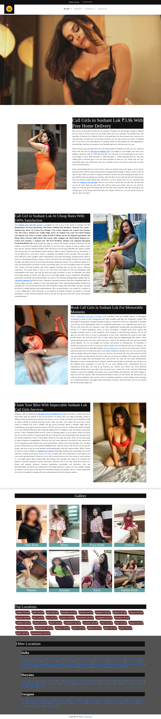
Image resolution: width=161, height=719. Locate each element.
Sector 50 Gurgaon (114, 703)
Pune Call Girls (38, 618)
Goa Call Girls (51, 618)
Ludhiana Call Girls (23, 623)
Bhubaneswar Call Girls (44, 628)
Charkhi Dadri (79, 683)
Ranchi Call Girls (125, 628)
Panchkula (86, 681)
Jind (111, 681)
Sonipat (66, 681)
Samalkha (89, 683)
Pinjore (97, 683)
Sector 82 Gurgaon (36, 706)
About (78, 9)
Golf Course (91, 703)
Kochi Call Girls (106, 623)
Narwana (55, 683)
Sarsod (23, 686)
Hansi (142, 681)
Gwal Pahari (38, 703)
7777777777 (87, 2)
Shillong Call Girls (94, 628)
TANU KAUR (74, 2)
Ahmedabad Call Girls (85, 618)
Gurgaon (33, 681)
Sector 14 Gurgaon (61, 700)
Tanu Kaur (88, 717)
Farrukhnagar (32, 700)
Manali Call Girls (55, 623)
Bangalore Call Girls (103, 612)
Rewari (135, 681)
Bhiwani (94, 681)
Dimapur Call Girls (62, 628)
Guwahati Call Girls (90, 623)
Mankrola (111, 700)
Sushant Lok (74, 700)
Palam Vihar (54, 703)
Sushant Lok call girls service (30, 225)
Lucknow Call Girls (66, 618)
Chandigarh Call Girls (104, 618)
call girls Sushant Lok (111, 348)
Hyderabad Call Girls (69, 612)
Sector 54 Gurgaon (129, 703)
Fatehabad (32, 683)
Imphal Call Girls (110, 628)
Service (102, 9)
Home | (68, 9)
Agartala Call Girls (136, 623)
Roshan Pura (121, 700)
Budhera (83, 700)
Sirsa (116, 681)
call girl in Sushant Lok (24, 280)
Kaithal (122, 681)
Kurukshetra (32, 686)
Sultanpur (91, 700)
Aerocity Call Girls (23, 618)
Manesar (49, 700)
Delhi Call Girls (38, 612)
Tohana (48, 683)
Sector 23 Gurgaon (51, 706)
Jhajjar (40, 686)
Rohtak (46, 681)
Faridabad (25, 681)
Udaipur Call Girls (23, 612)
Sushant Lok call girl (46, 451)
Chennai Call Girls (86, 612)
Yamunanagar (76, 681)
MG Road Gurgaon (79, 703)
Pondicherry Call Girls (24, 628)
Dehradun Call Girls (122, 618)
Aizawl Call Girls (78, 628)
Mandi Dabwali (66, 683)
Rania (142, 683)
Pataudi (41, 700)
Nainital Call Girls (40, 623)
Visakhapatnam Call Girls (40, 633)
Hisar (40, 681)
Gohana (41, 683)
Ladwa (103, 683)
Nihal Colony (102, 700)
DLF (46, 703)
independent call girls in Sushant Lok (91, 316)
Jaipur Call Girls (52, 612)
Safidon (111, 683)
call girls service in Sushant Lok (49, 414)
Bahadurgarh (104, 681)
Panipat (53, 681)
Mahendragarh (127, 683)
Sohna (23, 700)
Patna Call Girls (121, 623)
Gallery (90, 9)
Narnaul (24, 683)
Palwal (129, 681)
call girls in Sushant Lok (99, 151)
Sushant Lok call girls (88, 182)
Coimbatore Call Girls (72, 623)
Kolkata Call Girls (119, 612)
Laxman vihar (65, 703)
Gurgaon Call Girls (136, 612)
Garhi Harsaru (133, 700)
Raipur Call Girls (22, 633)
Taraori (117, 683)
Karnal (59, 681)
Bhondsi (30, 703)
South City (102, 703)
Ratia (136, 683)
